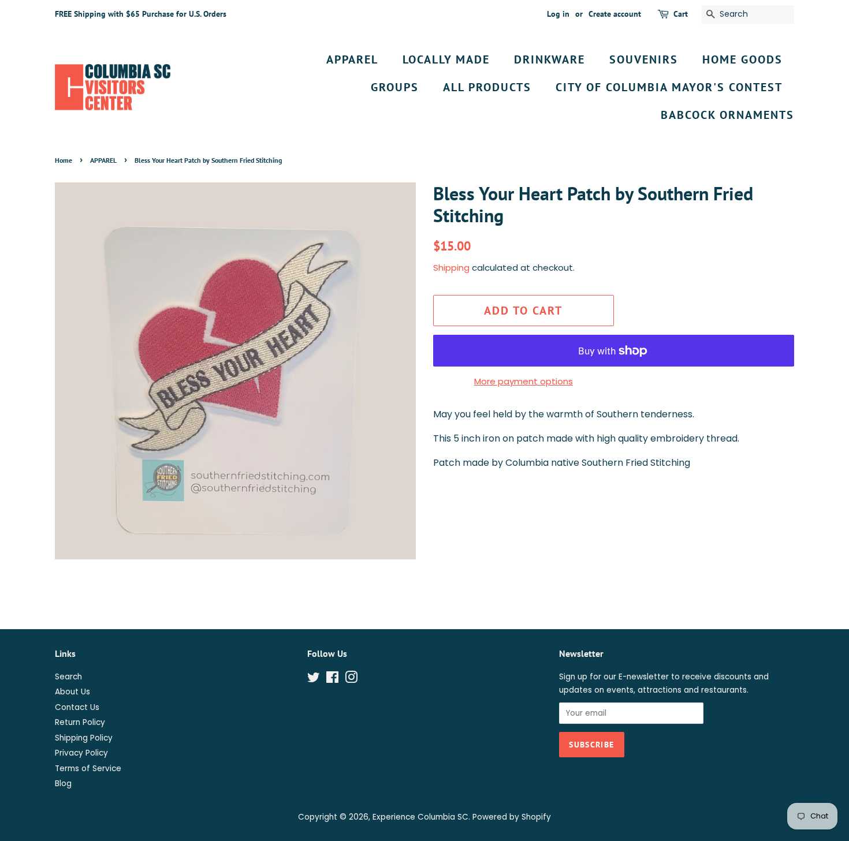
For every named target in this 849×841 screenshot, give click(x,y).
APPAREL (352, 59)
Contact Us (77, 707)
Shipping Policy (84, 737)
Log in (558, 14)
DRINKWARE (549, 59)
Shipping (451, 267)
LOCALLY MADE (446, 59)
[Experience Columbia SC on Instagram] (351, 679)
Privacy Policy (81, 752)
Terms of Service (88, 768)
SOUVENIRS (643, 59)
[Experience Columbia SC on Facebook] (332, 679)
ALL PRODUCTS (487, 87)
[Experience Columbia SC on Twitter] (313, 679)
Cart (680, 14)
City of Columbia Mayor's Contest (669, 87)
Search (68, 676)
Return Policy (80, 722)
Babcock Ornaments (727, 114)
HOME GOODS (742, 59)
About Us (72, 691)
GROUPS (395, 87)
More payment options (523, 381)
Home (63, 160)
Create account (615, 14)
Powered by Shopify (511, 817)
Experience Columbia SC (420, 817)
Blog (63, 783)
